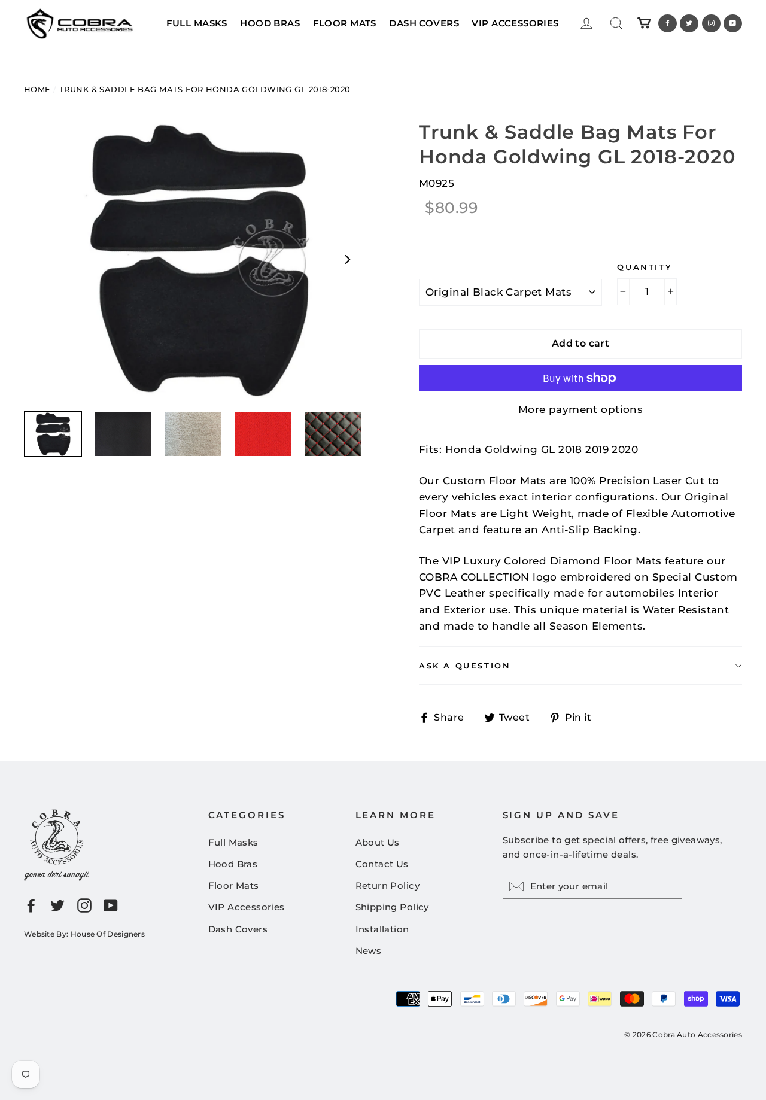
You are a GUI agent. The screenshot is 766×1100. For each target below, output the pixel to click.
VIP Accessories (246, 907)
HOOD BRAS (270, 23)
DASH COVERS (424, 23)
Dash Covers (238, 929)
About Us (377, 842)
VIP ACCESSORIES (515, 23)
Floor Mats (233, 885)
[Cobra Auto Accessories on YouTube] (111, 905)
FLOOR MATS (344, 23)
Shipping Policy (392, 907)
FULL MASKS (196, 23)
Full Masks (233, 842)
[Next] (347, 259)
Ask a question (464, 665)
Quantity (644, 267)
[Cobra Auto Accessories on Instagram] (84, 905)
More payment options (580, 409)
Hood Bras (233, 864)
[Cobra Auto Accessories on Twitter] (57, 905)
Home (37, 89)
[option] (199, 259)
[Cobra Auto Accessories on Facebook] (31, 905)
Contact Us (382, 864)
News (368, 950)
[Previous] (51, 259)
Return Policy (387, 885)
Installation (382, 929)
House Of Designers (108, 933)
